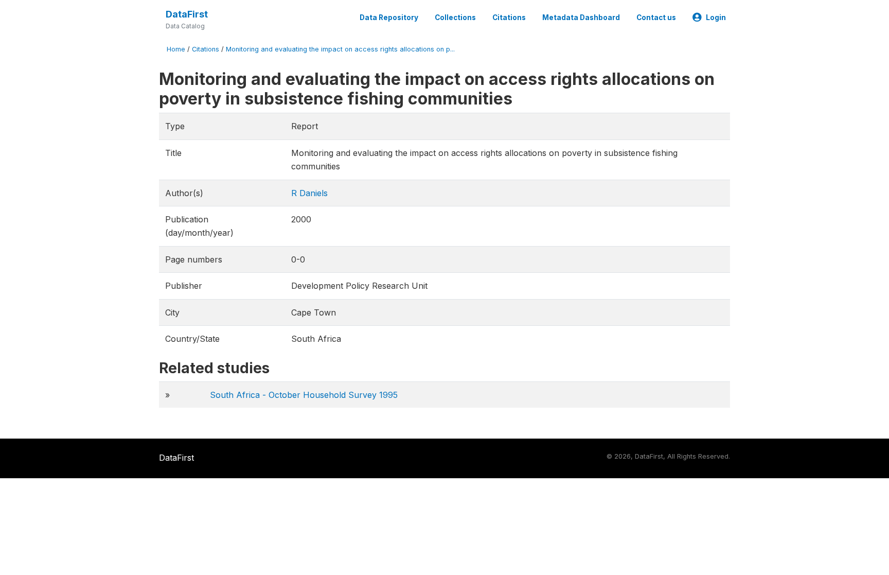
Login (716, 17)
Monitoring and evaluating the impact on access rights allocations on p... (340, 49)
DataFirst (187, 14)
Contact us (656, 17)
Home (176, 49)
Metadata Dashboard (581, 17)
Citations (509, 17)
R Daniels (309, 193)
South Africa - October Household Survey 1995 (304, 395)
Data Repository (389, 17)
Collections (455, 17)
